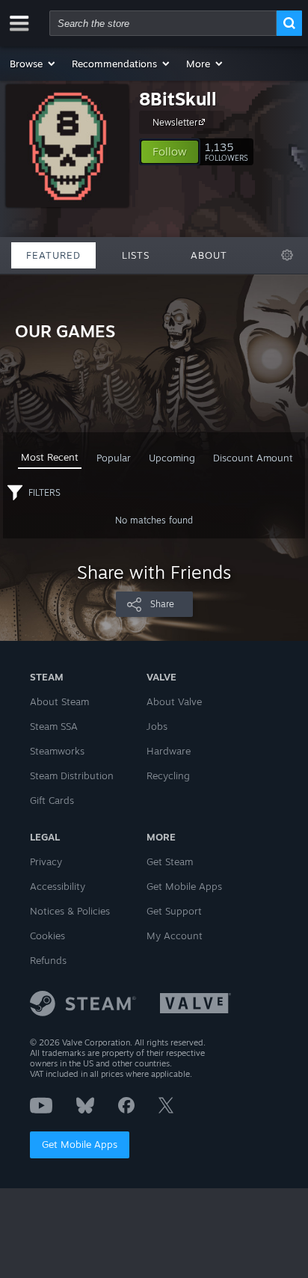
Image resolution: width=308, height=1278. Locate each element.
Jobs (157, 726)
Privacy (46, 861)
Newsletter (175, 122)
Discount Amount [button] (253, 458)
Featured (53, 255)
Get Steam (170, 861)
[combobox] (163, 23)
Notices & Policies (70, 911)
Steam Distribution (72, 775)
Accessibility (57, 886)
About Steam (59, 701)
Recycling (168, 775)
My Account (175, 935)
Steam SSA (54, 726)
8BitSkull (178, 98)
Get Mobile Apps (79, 1144)
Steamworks (57, 751)
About (209, 255)
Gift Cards (52, 800)
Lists (136, 255)
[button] (33, 63)
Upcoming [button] (172, 458)
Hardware (169, 751)
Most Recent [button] (49, 457)
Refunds (48, 960)
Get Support (174, 911)
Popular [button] (113, 458)
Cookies (47, 935)
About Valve (174, 701)
